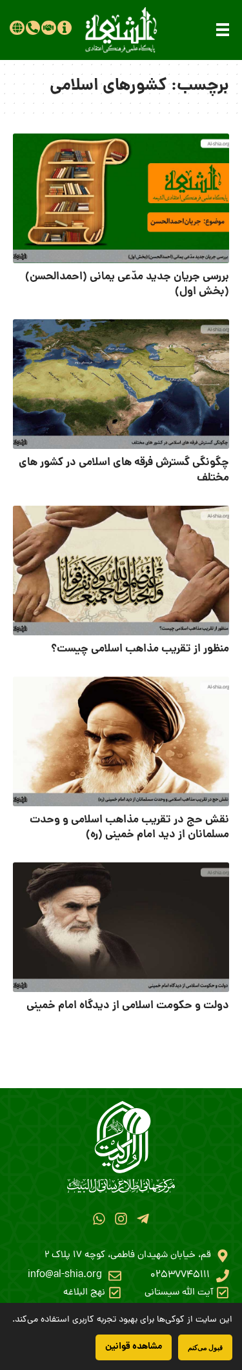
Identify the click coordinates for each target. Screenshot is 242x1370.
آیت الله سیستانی (179, 1293)
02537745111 (180, 1275)
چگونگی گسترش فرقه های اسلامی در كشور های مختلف (124, 470)
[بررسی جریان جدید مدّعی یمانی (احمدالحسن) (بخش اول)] (121, 198)
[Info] (64, 28)
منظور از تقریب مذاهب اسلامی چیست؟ (140, 649)
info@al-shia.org (65, 1275)
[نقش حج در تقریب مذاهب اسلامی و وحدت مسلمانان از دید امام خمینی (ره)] (121, 741)
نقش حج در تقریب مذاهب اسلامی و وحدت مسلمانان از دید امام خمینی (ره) (129, 827)
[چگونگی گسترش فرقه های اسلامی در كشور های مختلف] (121, 384)
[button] (223, 30)
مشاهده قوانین (133, 1347)
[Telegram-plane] (143, 1218)
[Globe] (17, 28)
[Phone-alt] (33, 28)
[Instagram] (121, 1218)
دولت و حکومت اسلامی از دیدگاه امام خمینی (127, 1006)
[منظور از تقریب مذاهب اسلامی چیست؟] (121, 570)
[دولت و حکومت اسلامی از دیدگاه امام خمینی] (121, 927)
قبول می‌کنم (205, 1347)
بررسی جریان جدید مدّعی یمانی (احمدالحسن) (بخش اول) (127, 284)
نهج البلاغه (84, 1293)
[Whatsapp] (98, 1218)
